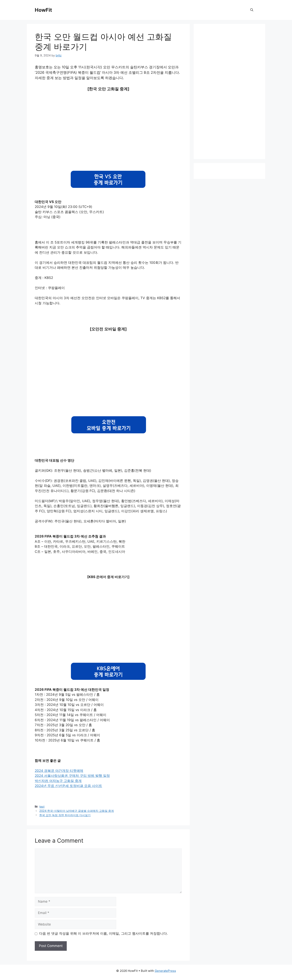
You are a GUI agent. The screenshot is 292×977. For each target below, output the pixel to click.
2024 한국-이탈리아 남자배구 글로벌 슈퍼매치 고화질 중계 (76, 810)
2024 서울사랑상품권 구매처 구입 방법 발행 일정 (72, 776)
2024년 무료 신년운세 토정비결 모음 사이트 (68, 786)
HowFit (43, 10)
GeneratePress (165, 971)
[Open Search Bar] (251, 10)
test (41, 806)
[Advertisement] (108, 131)
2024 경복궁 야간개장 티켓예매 (59, 771)
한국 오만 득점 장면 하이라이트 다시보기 (65, 815)
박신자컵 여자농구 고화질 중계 (58, 781)
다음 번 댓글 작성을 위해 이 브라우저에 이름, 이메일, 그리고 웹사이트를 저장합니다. (103, 933)
